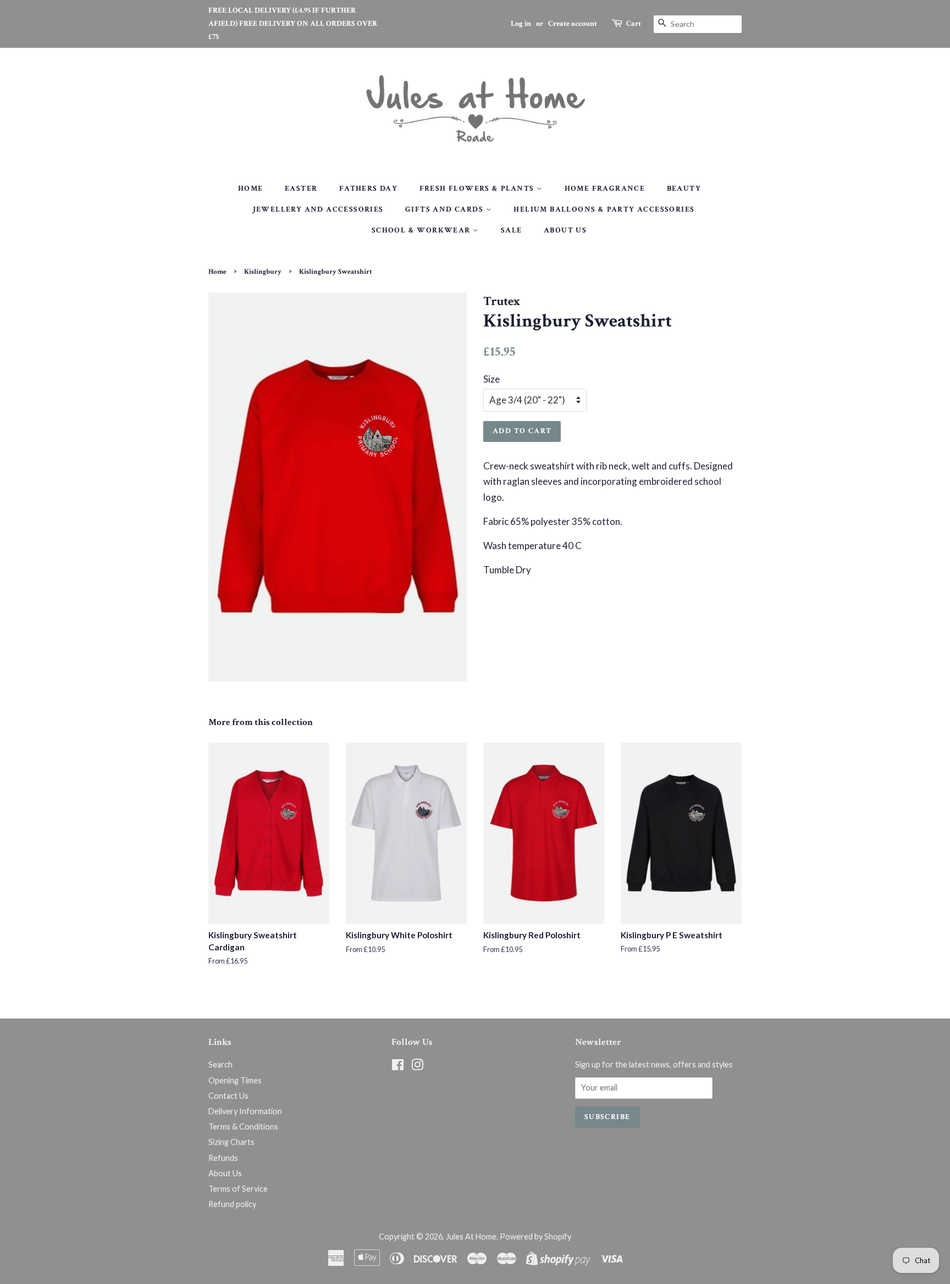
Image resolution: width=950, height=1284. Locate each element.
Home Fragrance (605, 188)
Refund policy (232, 1204)
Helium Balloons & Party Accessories (603, 209)
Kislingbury (262, 271)
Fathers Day (368, 188)
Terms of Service (238, 1188)
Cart (633, 24)
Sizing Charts (231, 1142)
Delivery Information (245, 1111)
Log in (521, 24)
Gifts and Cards (445, 209)
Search (220, 1064)
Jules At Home (471, 1236)
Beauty (684, 188)
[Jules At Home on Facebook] (397, 1066)
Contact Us (228, 1095)
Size (491, 379)
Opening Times (235, 1080)
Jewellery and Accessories (318, 209)
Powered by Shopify (535, 1236)
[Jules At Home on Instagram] (417, 1066)
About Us (565, 230)
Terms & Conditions (243, 1126)
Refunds (223, 1158)
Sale (511, 230)
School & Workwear (422, 230)
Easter (301, 188)
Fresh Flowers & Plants (478, 188)
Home (250, 188)
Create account (572, 24)
